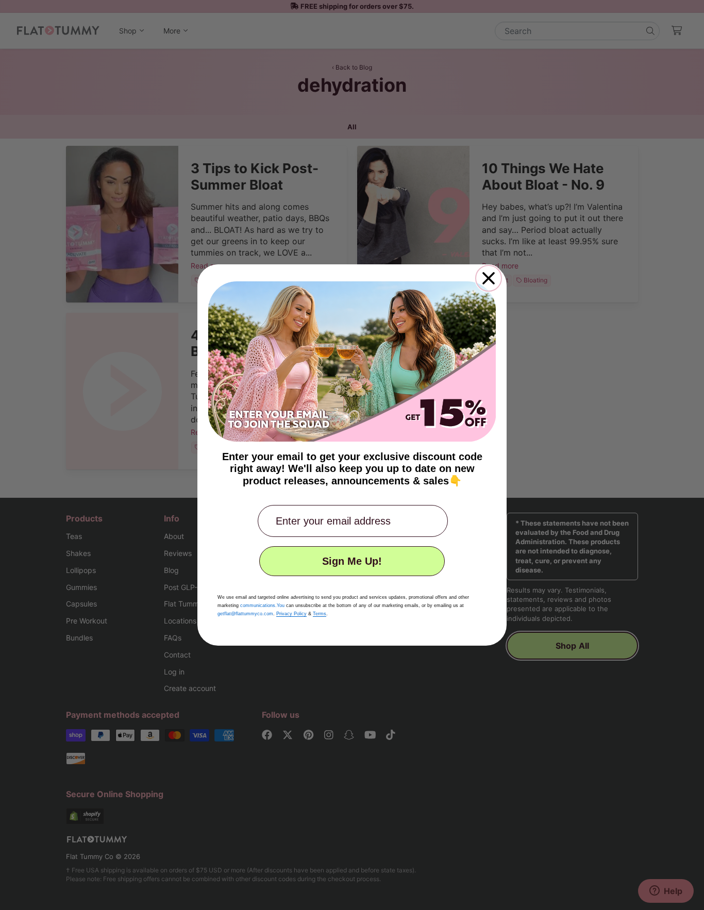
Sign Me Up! (352, 561)
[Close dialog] (488, 278)
